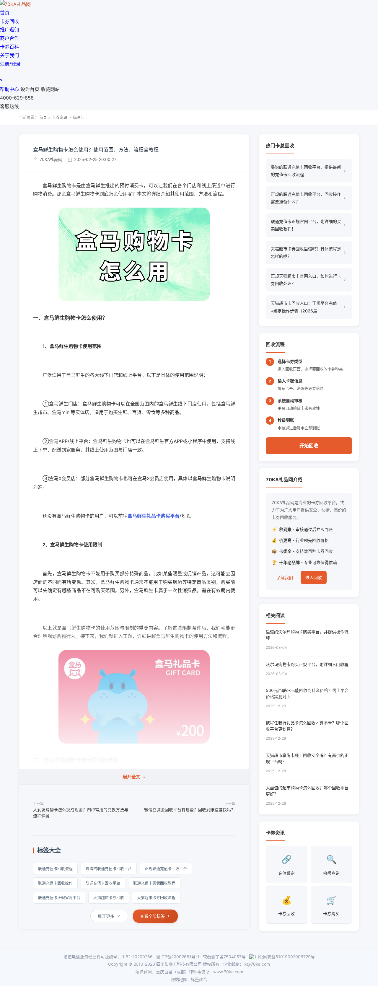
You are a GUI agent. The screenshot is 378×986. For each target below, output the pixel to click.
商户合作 (9, 38)
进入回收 (313, 577)
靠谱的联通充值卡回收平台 (109, 868)
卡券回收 (9, 21)
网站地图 (179, 979)
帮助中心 (9, 89)
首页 (4, 13)
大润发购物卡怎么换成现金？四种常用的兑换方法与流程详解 (80, 812)
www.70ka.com (228, 971)
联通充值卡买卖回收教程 (154, 883)
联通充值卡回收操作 (55, 883)
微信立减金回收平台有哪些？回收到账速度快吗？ (189, 809)
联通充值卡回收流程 (55, 868)
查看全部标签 (152, 916)
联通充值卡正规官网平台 (59, 897)
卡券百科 (9, 47)
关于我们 (9, 55)
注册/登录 (10, 64)
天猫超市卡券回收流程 (156, 897)
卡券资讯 (59, 117)
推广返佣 (9, 29)
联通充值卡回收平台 (103, 883)
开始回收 (308, 446)
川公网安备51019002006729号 (285, 956)
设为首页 (29, 89)
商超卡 (78, 117)
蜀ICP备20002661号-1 (177, 956)
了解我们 (284, 577)
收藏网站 (50, 89)
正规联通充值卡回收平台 (166, 868)
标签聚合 (199, 979)
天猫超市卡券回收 (108, 897)
